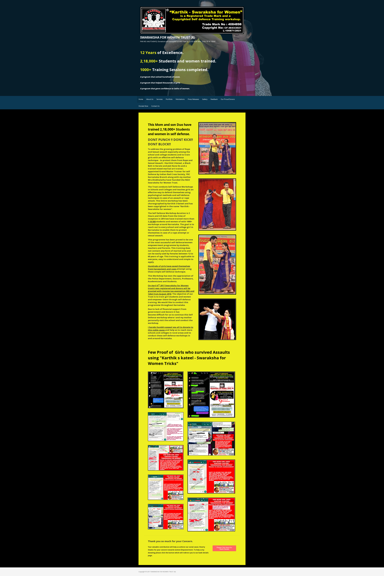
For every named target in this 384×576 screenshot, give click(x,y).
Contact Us (155, 106)
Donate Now (143, 106)
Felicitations (180, 99)
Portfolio (169, 99)
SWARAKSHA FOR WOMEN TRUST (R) (167, 37)
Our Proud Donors (228, 99)
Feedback (214, 99)
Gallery (204, 99)
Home (141, 99)
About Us (149, 99)
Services (159, 99)
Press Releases (193, 99)
